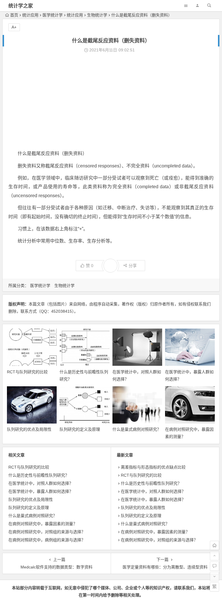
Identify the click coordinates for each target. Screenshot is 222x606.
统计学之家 (20, 6)
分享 (133, 265)
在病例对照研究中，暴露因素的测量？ (42, 523)
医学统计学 (52, 15)
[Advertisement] (111, 101)
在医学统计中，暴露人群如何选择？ (40, 491)
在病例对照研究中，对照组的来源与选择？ (46, 531)
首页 (14, 15)
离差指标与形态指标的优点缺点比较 (153, 467)
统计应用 (30, 15)
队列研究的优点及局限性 (29, 429)
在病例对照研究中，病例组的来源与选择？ (46, 540)
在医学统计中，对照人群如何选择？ (40, 483)
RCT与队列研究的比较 (27, 372)
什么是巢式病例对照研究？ (136, 429)
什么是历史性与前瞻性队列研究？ (38, 475)
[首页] (214, 545)
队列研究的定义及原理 (80, 429)
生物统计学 (97, 15)
